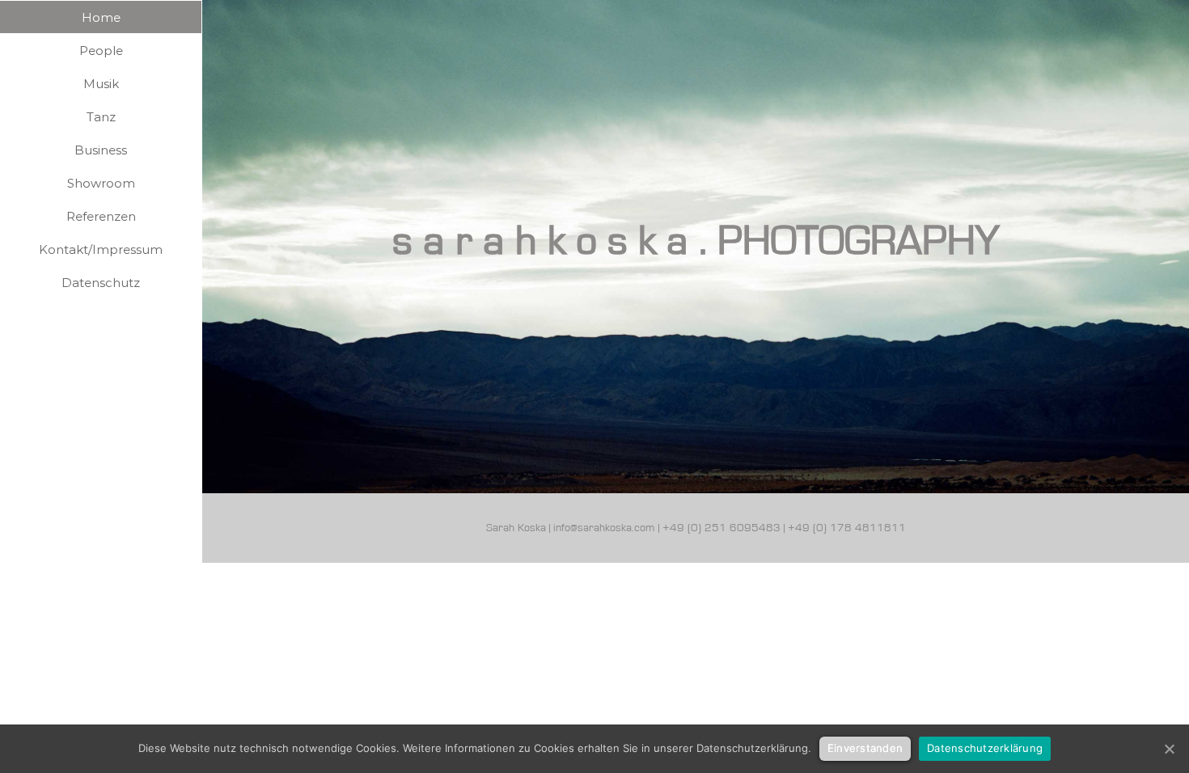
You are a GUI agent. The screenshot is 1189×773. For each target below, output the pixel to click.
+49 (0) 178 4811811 (847, 528)
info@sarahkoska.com (604, 528)
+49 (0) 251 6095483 (721, 528)
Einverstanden (865, 747)
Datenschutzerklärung (985, 747)
